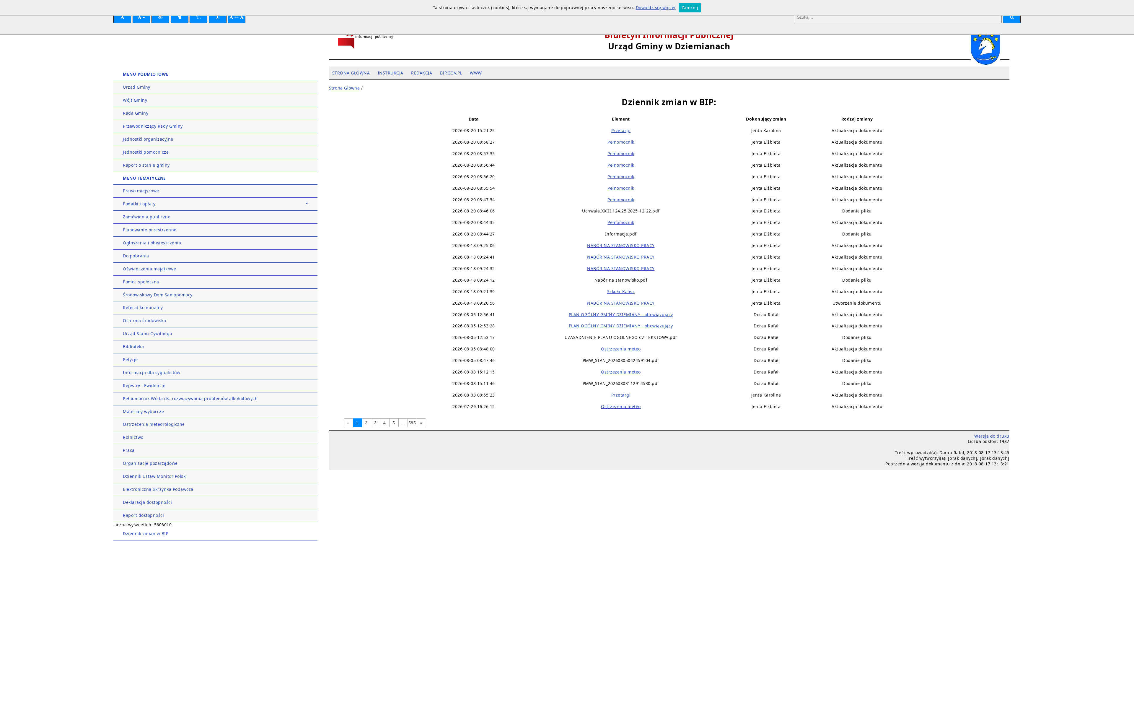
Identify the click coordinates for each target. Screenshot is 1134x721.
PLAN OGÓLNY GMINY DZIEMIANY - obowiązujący (621, 314)
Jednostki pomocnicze (146, 152)
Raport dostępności (143, 515)
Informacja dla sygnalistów (151, 372)
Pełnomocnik (620, 142)
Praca (129, 450)
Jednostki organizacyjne (148, 139)
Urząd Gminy (136, 87)
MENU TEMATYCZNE (144, 178)
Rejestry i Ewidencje (144, 385)
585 (412, 422)
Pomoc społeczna (141, 282)
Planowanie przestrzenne (150, 230)
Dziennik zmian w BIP (145, 533)
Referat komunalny (143, 307)
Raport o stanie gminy (146, 165)
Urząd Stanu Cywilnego (147, 333)
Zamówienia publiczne (146, 217)
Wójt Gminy (135, 100)
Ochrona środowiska (144, 320)
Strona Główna (344, 88)
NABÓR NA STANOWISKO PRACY (621, 245)
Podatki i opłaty (139, 204)
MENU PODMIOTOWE (146, 74)
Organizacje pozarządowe (150, 463)
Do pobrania (136, 256)
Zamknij (690, 7)
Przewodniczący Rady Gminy (153, 126)
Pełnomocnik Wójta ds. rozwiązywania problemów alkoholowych (190, 398)
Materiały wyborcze (143, 411)
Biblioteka (133, 346)
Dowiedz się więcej (656, 7)
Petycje (130, 359)
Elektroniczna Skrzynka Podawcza (158, 489)
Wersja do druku (991, 436)
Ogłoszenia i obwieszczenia (152, 243)
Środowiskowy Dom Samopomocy (158, 295)
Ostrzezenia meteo (621, 349)
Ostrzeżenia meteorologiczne (154, 424)
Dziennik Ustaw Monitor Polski (155, 476)
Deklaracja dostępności (147, 502)
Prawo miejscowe (141, 191)
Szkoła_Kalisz (621, 291)
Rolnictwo (133, 437)
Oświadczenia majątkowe (149, 269)
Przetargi (621, 130)
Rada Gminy (135, 113)
